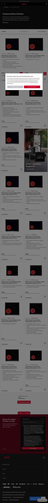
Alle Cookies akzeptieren (32, 86)
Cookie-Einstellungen (15, 86)
